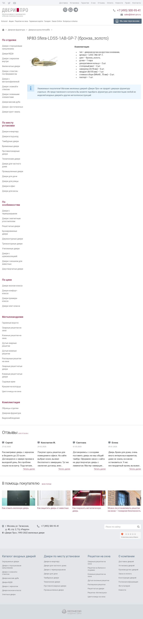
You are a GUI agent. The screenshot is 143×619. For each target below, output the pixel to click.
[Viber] (65, 10)
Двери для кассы (10, 191)
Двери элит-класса (11, 306)
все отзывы (23, 433)
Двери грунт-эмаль (11, 112)
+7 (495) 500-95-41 (129, 10)
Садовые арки (8, 382)
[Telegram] (76, 10)
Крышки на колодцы (11, 386)
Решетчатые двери (11, 226)
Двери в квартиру (10, 131)
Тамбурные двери (10, 141)
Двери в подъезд (10, 136)
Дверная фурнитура (11, 413)
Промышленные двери (12, 171)
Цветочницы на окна (11, 391)
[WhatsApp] (70, 10)
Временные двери (10, 146)
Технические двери (11, 159)
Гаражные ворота (10, 323)
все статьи (46, 484)
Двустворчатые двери (12, 269)
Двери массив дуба (11, 102)
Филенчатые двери (11, 66)
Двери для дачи (9, 176)
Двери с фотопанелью (12, 107)
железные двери (36, 532)
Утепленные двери (11, 248)
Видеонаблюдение (11, 418)
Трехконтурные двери (12, 244)
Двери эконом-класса (12, 286)
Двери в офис (8, 186)
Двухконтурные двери (12, 239)
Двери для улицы (10, 181)
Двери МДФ (8, 54)
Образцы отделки (10, 408)
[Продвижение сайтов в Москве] (71, 611)
